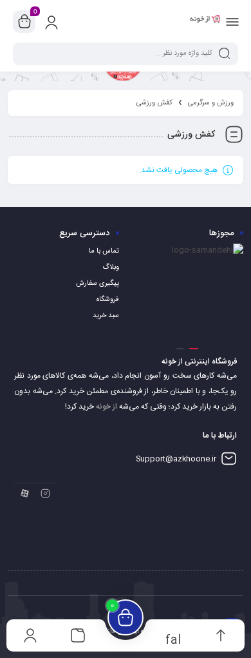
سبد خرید (106, 316)
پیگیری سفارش (97, 283)
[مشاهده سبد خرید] (24, 21)
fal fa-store (173, 639)
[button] (193, 348)
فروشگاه (108, 299)
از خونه (106, 406)
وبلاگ (110, 267)
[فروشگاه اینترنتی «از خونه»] (205, 21)
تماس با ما (104, 251)
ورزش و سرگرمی (211, 103)
